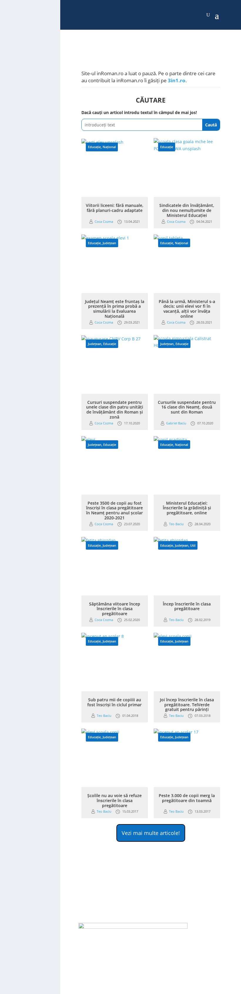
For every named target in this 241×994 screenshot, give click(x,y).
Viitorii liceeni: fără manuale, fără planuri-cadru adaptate (114, 208)
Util (192, 545)
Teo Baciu (176, 524)
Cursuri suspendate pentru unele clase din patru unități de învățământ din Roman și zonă (114, 409)
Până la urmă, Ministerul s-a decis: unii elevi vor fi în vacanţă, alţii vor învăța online (187, 309)
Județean (109, 243)
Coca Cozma (104, 221)
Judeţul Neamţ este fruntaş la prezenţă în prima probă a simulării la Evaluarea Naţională (114, 309)
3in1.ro (176, 80)
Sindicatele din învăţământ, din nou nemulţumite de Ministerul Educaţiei (186, 210)
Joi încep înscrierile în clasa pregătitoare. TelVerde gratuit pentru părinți (187, 704)
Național (109, 147)
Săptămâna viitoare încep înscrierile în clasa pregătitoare (114, 609)
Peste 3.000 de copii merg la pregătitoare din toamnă (187, 798)
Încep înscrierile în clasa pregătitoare (187, 606)
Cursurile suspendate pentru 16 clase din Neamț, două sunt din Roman (187, 407)
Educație (94, 147)
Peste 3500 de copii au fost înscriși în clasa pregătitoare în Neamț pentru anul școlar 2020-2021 (114, 510)
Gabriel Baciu (176, 423)
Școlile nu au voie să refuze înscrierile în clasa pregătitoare (114, 800)
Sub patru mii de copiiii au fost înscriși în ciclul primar (114, 702)
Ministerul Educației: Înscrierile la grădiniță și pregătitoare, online (187, 508)
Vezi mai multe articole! (151, 832)
